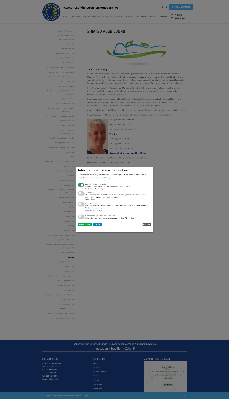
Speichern (97, 224)
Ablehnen (146, 224)
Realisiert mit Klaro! (114, 229)
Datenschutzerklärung (102, 178)
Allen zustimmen (85, 224)
